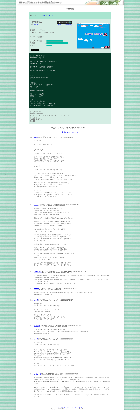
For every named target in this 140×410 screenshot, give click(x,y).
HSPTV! (80, 407)
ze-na (36, 205)
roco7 (36, 24)
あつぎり (37, 326)
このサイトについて (71, 407)
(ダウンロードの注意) (65, 25)
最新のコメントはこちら (70, 132)
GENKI (36, 289)
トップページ (61, 407)
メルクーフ (37, 374)
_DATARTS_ (38, 272)
